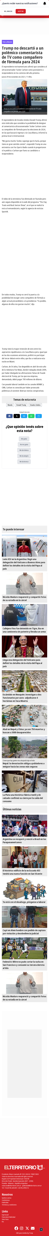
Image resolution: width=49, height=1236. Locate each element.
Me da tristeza (24, 450)
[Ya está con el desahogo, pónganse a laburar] (24, 889)
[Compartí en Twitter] (17, 416)
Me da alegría (24, 456)
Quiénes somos (6, 1198)
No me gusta (24, 444)
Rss (3, 1221)
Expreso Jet (5, 1215)
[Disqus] (24, 497)
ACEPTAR (20, 11)
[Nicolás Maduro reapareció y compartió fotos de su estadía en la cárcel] (24, 584)
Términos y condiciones (9, 1205)
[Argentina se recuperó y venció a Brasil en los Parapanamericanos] (24, 826)
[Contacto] (33, 1228)
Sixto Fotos (5, 1219)
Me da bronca (24, 461)
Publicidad (5, 1202)
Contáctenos (6, 1200)
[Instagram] (22, 1228)
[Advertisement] (24, 272)
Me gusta (24, 439)
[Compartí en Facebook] (9, 416)
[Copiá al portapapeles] (38, 416)
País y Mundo (7, 42)
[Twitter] (27, 1228)
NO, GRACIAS (8, 11)
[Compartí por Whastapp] (31, 416)
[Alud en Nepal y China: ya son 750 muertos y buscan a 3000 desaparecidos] (24, 716)
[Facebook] (16, 1228)
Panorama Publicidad (8, 1217)
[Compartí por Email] (24, 416)
